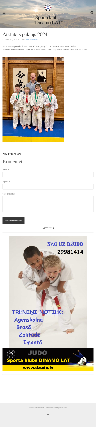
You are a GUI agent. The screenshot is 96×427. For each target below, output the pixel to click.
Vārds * (5, 169)
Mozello (40, 407)
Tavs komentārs (8, 193)
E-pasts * (6, 181)
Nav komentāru (32, 39)
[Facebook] (48, 414)
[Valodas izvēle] (91, 12)
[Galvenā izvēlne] (4, 12)
